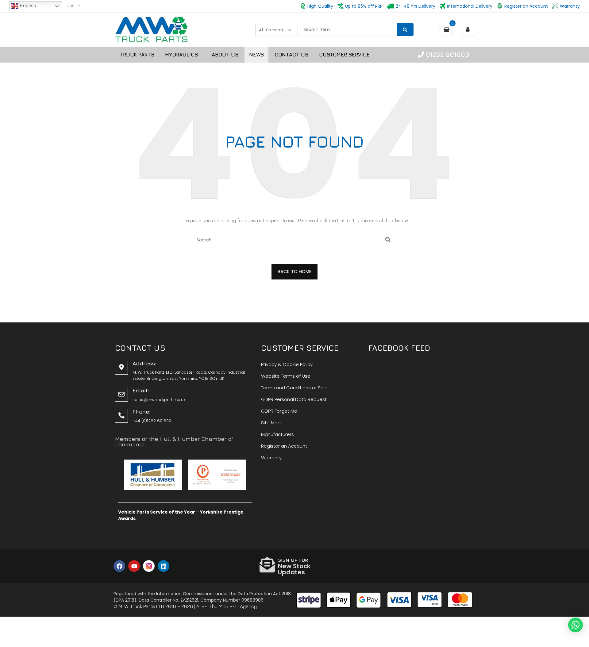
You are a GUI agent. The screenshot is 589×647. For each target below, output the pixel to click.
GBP (71, 6)
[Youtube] (134, 566)
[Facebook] (119, 566)
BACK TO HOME (294, 271)
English (27, 5)
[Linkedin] (163, 566)
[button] (575, 625)
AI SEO (203, 606)
